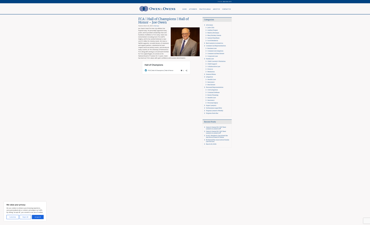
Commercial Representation (216, 46)
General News (211, 74)
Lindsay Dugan (212, 30)
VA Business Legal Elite (214, 108)
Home (184, 9)
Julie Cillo (210, 27)
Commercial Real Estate (215, 53)
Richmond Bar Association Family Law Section (217, 140)
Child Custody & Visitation (216, 61)
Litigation (209, 77)
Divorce (210, 69)
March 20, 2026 (211, 144)
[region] (25, 211)
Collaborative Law (213, 66)
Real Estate (211, 85)
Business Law (212, 48)
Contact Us (226, 9)
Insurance (210, 82)
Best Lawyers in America (214, 43)
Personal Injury (212, 103)
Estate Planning (212, 95)
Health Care (211, 79)
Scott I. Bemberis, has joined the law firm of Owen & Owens (217, 136)
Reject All (25, 217)
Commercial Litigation (215, 51)
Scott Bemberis (212, 40)
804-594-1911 (225, 1)
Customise (12, 217)
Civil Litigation (212, 90)
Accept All (38, 217)
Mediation (211, 72)
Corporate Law (212, 56)
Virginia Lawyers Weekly (214, 110)
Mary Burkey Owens (214, 35)
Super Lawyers (211, 105)
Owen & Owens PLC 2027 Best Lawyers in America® (216, 128)
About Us (216, 9)
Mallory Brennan (213, 33)
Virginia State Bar (212, 113)
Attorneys (156, 26)
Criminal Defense (213, 92)
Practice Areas (205, 9)
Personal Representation (214, 87)
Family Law (210, 59)
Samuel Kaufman (213, 38)
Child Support (212, 64)
